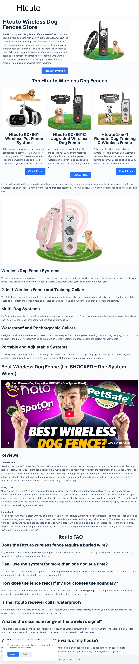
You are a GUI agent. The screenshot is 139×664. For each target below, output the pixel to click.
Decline (26, 654)
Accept (13, 654)
